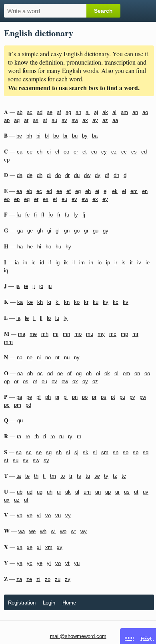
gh (40, 231)
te (27, 476)
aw (75, 120)
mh (44, 334)
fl (42, 215)
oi (98, 373)
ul (77, 492)
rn (79, 436)
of (69, 373)
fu (67, 215)
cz (114, 152)
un (98, 492)
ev (74, 199)
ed (49, 191)
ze (29, 579)
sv (25, 460)
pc (7, 405)
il (73, 263)
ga (20, 231)
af (59, 112)
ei (97, 191)
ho (48, 247)
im (82, 263)
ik (66, 263)
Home (69, 603)
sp (135, 452)
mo (78, 334)
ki (49, 302)
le (27, 318)
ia (17, 263)
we (32, 531)
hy (68, 247)
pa (19, 397)
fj (83, 215)
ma (21, 334)
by (85, 136)
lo (49, 318)
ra (19, 436)
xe (29, 547)
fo (50, 215)
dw (87, 175)
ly (66, 318)
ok (107, 373)
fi (35, 215)
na (19, 357)
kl (58, 302)
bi (38, 136)
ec (39, 191)
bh (29, 136)
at (45, 120)
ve (29, 515)
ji (33, 286)
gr (86, 231)
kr (86, 302)
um (87, 492)
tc (124, 476)
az (105, 120)
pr (94, 397)
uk (68, 492)
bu (75, 136)
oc (40, 373)
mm (8, 342)
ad (39, 112)
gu (95, 231)
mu (89, 334)
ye (39, 563)
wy (83, 531)
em (134, 191)
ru (61, 436)
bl (47, 136)
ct (84, 152)
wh (43, 531)
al (114, 112)
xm (48, 547)
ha (20, 247)
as (35, 120)
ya (19, 563)
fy (76, 215)
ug (39, 492)
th (36, 476)
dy (97, 175)
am (124, 112)
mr (135, 334)
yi (49, 563)
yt (67, 563)
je (26, 286)
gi (49, 231)
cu (94, 152)
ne (29, 357)
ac (29, 112)
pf (38, 397)
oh (89, 373)
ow (65, 381)
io (100, 263)
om (126, 373)
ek (115, 191)
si (68, 452)
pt (113, 397)
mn (66, 334)
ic (34, 263)
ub (19, 492)
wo (63, 531)
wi (53, 531)
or (16, 381)
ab (19, 112)
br (65, 136)
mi (55, 334)
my (101, 334)
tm (53, 476)
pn (75, 397)
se (39, 452)
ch (39, 152)
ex (95, 199)
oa (20, 373)
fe (27, 215)
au (54, 120)
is (124, 263)
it (131, 263)
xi (39, 547)
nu (67, 357)
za (19, 579)
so (125, 452)
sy (46, 460)
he (30, 247)
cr (76, 152)
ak (105, 112)
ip (108, 263)
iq (6, 271)
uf (26, 500)
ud (29, 492)
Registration (22, 603)
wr (73, 531)
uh (49, 492)
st (6, 460)
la (18, 318)
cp (7, 160)
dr (67, 175)
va (19, 515)
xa (19, 547)
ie (148, 263)
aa (115, 120)
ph (48, 397)
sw (36, 460)
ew (85, 199)
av (64, 120)
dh (39, 175)
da (19, 175)
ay (95, 120)
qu (20, 420)
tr (70, 476)
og (79, 373)
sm (104, 452)
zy (67, 579)
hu (58, 247)
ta (18, 476)
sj (76, 452)
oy (85, 381)
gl (58, 231)
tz (115, 476)
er (36, 199)
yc (29, 563)
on (137, 373)
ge (30, 231)
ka (20, 302)
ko (77, 302)
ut (136, 492)
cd (144, 152)
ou (44, 381)
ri (44, 436)
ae (49, 112)
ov (54, 381)
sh (59, 452)
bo (56, 136)
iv (139, 263)
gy (105, 231)
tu (88, 476)
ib (25, 263)
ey (105, 199)
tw (97, 476)
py (132, 397)
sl (95, 452)
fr (58, 215)
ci (49, 152)
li (34, 318)
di (49, 175)
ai (88, 112)
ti (44, 476)
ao (145, 112)
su (15, 460)
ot (35, 381)
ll (41, 318)
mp (124, 334)
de (29, 175)
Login (49, 603)
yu (77, 563)
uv (145, 492)
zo (47, 579)
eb (29, 191)
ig (58, 263)
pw (143, 397)
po (85, 397)
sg (49, 452)
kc (115, 302)
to (62, 476)
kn (67, 302)
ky (105, 302)
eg (78, 191)
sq (145, 452)
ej (106, 191)
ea (19, 191)
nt (57, 357)
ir (115, 263)
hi (39, 247)
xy (59, 547)
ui (59, 492)
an (135, 112)
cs (134, 152)
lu (57, 318)
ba (95, 136)
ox (75, 381)
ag (68, 112)
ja (18, 286)
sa (19, 452)
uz (17, 500)
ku (95, 302)
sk (85, 452)
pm (17, 405)
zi (38, 579)
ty (106, 476)
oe (60, 373)
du (77, 175)
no (48, 357)
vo (48, 515)
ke (30, 302)
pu (122, 397)
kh (40, 302)
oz (95, 381)
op (7, 381)
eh (88, 191)
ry (70, 436)
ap (7, 120)
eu (64, 199)
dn (116, 175)
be (19, 136)
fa (18, 215)
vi (39, 515)
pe (29, 397)
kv (125, 302)
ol (116, 373)
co (66, 152)
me (33, 334)
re (28, 436)
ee (59, 191)
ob (30, 373)
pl (66, 397)
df (107, 175)
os (25, 381)
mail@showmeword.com (78, 636)
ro (52, 436)
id (42, 263)
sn (115, 452)
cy (104, 152)
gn (67, 231)
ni (39, 357)
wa (21, 531)
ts (79, 476)
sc (29, 452)
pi (57, 397)
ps (103, 397)
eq (27, 199)
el (124, 191)
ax (85, 120)
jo (41, 286)
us (127, 492)
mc (112, 334)
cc (124, 152)
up (108, 492)
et (55, 199)
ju (50, 286)
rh (36, 436)
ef (68, 191)
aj (96, 112)
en (145, 191)
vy (68, 515)
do (58, 175)
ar (26, 120)
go (77, 231)
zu (57, 579)
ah (78, 112)
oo (147, 373)
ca (19, 152)
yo (58, 563)
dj (126, 175)
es (45, 199)
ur (117, 492)
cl (57, 152)
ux (7, 500)
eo (7, 199)
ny (77, 357)
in (91, 263)
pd (28, 405)
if (49, 263)
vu (58, 515)
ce (29, 152)
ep (17, 199)
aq (17, 120)
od (50, 373)
